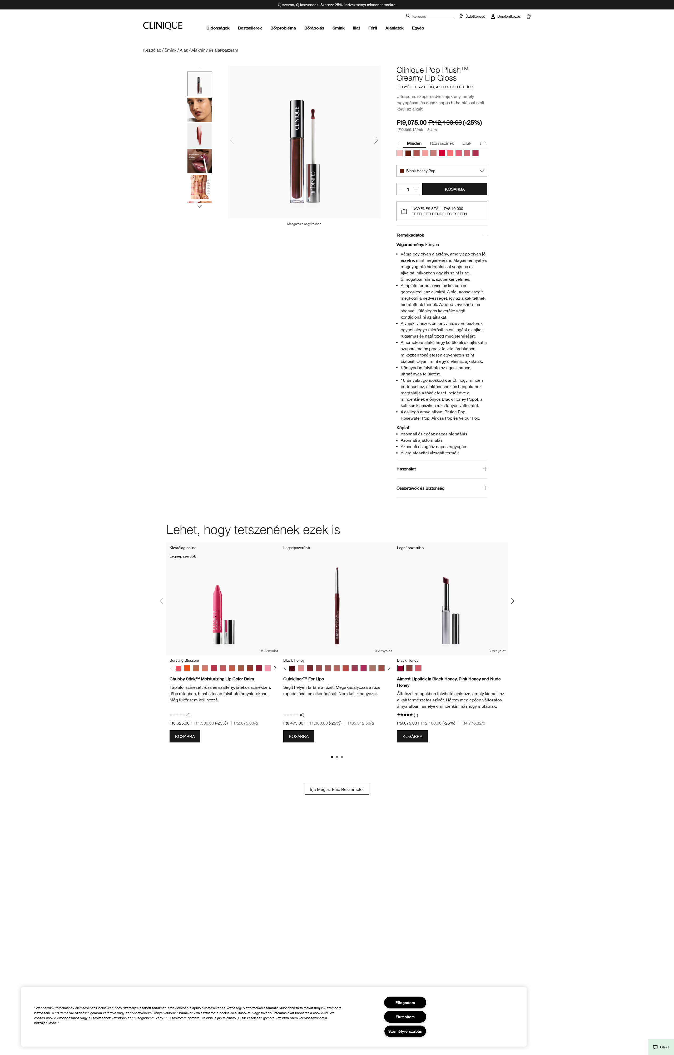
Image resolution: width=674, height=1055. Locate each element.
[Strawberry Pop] (458, 153)
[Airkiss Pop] (400, 153)
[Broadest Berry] (258, 668)
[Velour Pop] (475, 153)
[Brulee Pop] (416, 153)
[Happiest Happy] (187, 668)
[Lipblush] (372, 668)
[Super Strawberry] (214, 668)
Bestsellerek (250, 27)
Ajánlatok (394, 27)
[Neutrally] (381, 668)
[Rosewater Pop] (450, 153)
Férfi (372, 27)
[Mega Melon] (232, 668)
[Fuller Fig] (249, 668)
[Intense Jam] (363, 668)
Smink (339, 27)
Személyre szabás (405, 1031)
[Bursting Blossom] (178, 668)
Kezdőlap (152, 50)
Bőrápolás (314, 27)
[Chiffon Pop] (433, 153)
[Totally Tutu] (267, 668)
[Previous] (172, 668)
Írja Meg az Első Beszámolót (337, 789)
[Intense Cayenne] (345, 668)
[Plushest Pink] (205, 668)
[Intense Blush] (327, 668)
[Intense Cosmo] (354, 668)
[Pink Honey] (301, 668)
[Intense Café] (336, 668)
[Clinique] (163, 26)
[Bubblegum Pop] (425, 153)
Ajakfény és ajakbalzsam (214, 50)
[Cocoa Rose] (318, 668)
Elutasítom (405, 1016)
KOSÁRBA (455, 189)
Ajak (184, 50)
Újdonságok (218, 27)
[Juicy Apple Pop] (442, 153)
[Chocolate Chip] (309, 668)
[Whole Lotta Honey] (240, 668)
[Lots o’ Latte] (196, 668)
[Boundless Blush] (223, 668)
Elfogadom (405, 1002)
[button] (661, 1047)
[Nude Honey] (409, 668)
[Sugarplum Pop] (467, 153)
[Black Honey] (292, 668)
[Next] (274, 668)
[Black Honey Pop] (408, 153)
